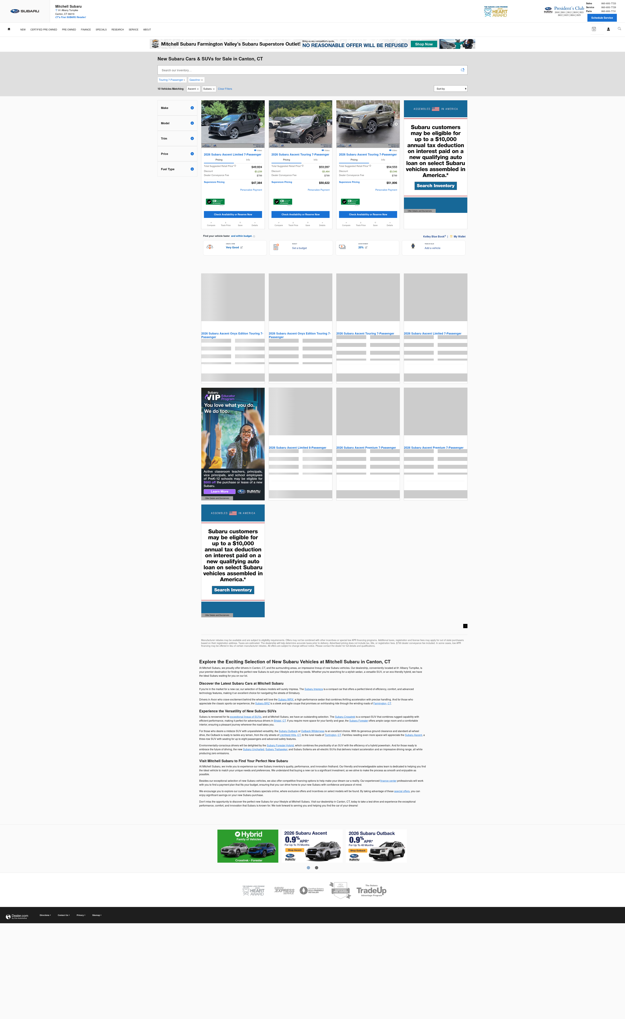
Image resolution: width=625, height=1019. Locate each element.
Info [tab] (248, 159)
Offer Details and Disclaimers (419, 211)
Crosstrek (312, 846)
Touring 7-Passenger (172, 80)
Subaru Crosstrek (345, 717)
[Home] (25, 11)
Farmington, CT (382, 703)
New (23, 29)
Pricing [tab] (218, 159)
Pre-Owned (69, 29)
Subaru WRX (285, 699)
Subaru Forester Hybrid (280, 745)
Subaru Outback (288, 731)
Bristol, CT (280, 720)
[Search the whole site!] (619, 28)
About (147, 29)
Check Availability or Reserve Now (233, 214)
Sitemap (96, 915)
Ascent (192, 89)
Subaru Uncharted (253, 749)
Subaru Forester (358, 720)
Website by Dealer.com (17, 916)
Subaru (207, 89)
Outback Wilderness (312, 731)
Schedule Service (602, 18)
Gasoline (196, 80)
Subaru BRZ (262, 703)
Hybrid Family (247, 846)
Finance (86, 29)
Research (117, 29)
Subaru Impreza (314, 689)
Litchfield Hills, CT (290, 735)
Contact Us (63, 915)
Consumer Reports (376, 846)
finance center (388, 781)
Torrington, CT (333, 735)
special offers (402, 791)
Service (133, 29)
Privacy (80, 915)
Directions (44, 915)
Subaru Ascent (413, 735)
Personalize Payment (251, 189)
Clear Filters (225, 89)
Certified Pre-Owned (43, 29)
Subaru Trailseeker (276, 749)
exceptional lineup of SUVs (245, 717)
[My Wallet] (596, 29)
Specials (101, 29)
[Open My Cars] (607, 29)
